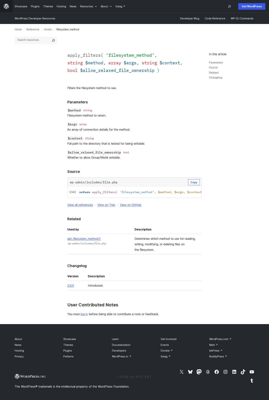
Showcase (69, 339)
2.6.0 (70, 285)
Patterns (68, 356)
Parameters (216, 62)
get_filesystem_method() (84, 239)
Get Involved (168, 339)
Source (213, 67)
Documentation (121, 344)
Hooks (48, 29)
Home (18, 29)
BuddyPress (218, 356)
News (18, 344)
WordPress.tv (121, 356)
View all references (80, 205)
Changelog (215, 77)
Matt (213, 344)
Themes (68, 344)
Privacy (19, 356)
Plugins (67, 350)
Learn (115, 339)
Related (213, 72)
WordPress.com (220, 339)
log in (84, 314)
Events (165, 344)
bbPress (216, 350)
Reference (32, 29)
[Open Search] (229, 6)
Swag (166, 356)
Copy (193, 182)
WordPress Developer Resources (35, 18)
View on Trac (106, 205)
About (18, 339)
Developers (119, 350)
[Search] (53, 40)
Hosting (19, 350)
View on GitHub (130, 205)
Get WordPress (252, 6)
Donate (167, 350)
